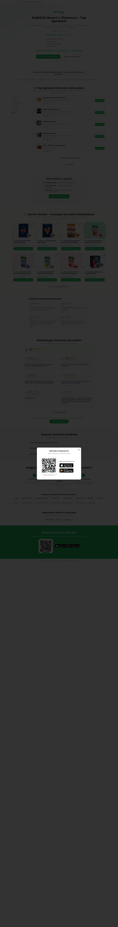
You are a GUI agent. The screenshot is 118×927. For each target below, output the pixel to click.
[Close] (79, 449)
